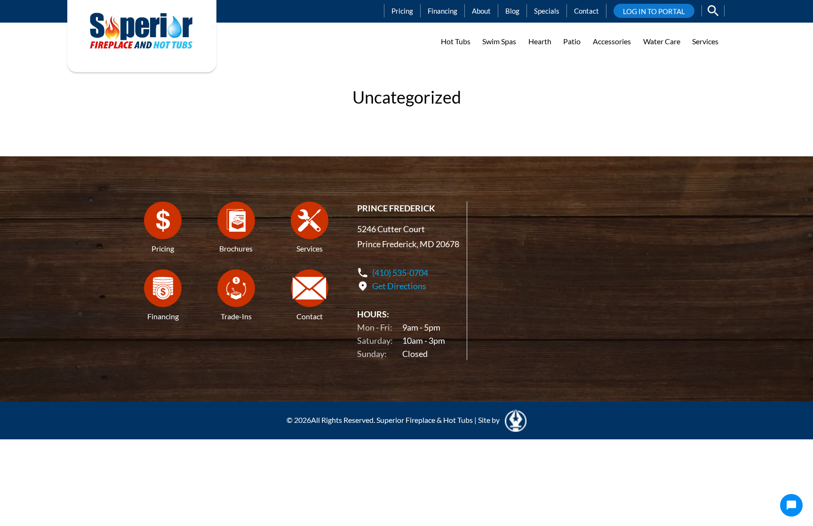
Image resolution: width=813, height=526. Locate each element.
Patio (572, 41)
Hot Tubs (455, 41)
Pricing (402, 11)
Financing (442, 11)
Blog (512, 11)
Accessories (612, 41)
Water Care (661, 41)
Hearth (539, 41)
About (481, 11)
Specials (546, 11)
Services (705, 41)
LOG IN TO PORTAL (654, 11)
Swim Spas (499, 41)
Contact (586, 11)
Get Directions (399, 286)
